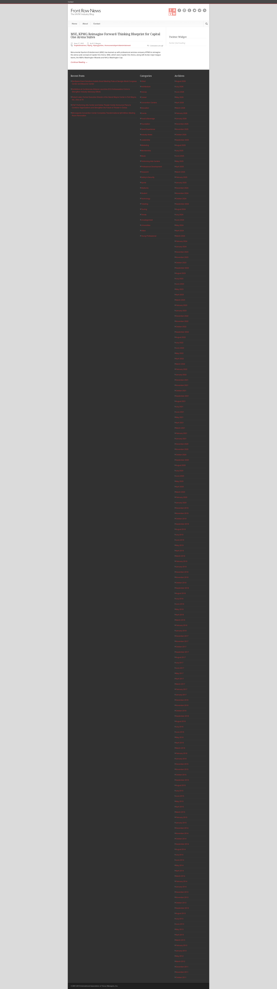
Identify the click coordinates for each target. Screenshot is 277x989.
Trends (143, 214)
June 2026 (180, 92)
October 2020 (181, 454)
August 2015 (181, 785)
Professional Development (151, 166)
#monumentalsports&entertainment (117, 45)
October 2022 (181, 326)
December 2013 (182, 892)
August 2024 (181, 209)
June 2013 (180, 924)
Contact (70, 2)
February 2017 (181, 689)
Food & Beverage (148, 118)
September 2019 (182, 524)
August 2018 (181, 593)
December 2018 (182, 572)
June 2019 (180, 540)
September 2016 (182, 716)
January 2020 (181, 502)
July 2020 (179, 470)
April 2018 (180, 614)
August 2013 (181, 913)
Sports (143, 182)
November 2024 (182, 193)
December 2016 (182, 700)
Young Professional (148, 236)
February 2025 (181, 177)
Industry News (146, 134)
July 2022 (179, 342)
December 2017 (182, 636)
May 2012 (180, 956)
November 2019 (182, 513)
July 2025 (179, 150)
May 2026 (180, 97)
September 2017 (182, 652)
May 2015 (180, 801)
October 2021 (181, 390)
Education (145, 108)
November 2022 (182, 321)
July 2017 (179, 662)
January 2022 (181, 374)
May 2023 (180, 289)
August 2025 (181, 145)
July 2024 (179, 214)
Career (144, 97)
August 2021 (181, 401)
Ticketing (144, 204)
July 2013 (179, 918)
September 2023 (182, 268)
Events (143, 113)
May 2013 (180, 929)
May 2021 (180, 417)
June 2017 (180, 668)
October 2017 (181, 646)
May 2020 (180, 481)
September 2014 (182, 844)
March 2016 (180, 748)
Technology (145, 198)
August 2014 (181, 849)
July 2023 (179, 278)
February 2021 (181, 433)
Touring (144, 209)
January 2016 (181, 758)
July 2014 (179, 854)
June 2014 (180, 860)
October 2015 (181, 774)
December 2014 (182, 828)
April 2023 (180, 294)
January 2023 (181, 310)
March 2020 (180, 492)
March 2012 (180, 961)
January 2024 (181, 246)
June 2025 (180, 156)
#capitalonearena (80, 45)
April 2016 (180, 742)
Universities (145, 225)
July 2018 (179, 598)
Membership (146, 150)
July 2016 (179, 726)
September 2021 (182, 396)
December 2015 (182, 764)
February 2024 (181, 241)
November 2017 (182, 641)
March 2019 (180, 556)
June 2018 (180, 604)
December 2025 (182, 124)
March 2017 (180, 684)
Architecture (145, 86)
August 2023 (181, 273)
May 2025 (180, 161)
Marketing (145, 145)
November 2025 (182, 129)
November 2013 (182, 897)
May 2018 (180, 609)
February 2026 (181, 113)
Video (143, 230)
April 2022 (180, 358)
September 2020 (182, 460)
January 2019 (181, 566)
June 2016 (180, 732)
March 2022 (180, 364)
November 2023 (182, 257)
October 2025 (181, 134)
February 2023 (181, 305)
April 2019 (180, 550)
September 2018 (182, 588)
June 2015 (180, 796)
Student (144, 193)
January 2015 (181, 822)
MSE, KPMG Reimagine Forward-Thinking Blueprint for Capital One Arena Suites (115, 35)
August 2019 (181, 529)
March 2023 (180, 300)
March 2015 (180, 812)
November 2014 (182, 833)
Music (143, 156)
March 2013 (180, 940)
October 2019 (181, 518)
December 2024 (182, 188)
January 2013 (181, 950)
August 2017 (181, 657)
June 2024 (180, 220)
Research (145, 172)
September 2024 (182, 204)
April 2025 (180, 166)
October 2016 (181, 710)
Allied (143, 81)
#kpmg (89, 45)
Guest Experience (148, 129)
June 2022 (180, 348)
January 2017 (181, 694)
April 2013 (180, 934)
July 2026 (179, 86)
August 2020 (181, 465)
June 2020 (180, 476)
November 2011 (182, 972)
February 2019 (181, 561)
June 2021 (180, 412)
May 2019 (180, 545)
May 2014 (180, 865)
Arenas (144, 92)
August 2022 (181, 337)
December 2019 (182, 508)
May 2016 (180, 737)
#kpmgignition (98, 45)
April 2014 (180, 870)
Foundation (145, 124)
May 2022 (180, 353)
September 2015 (182, 780)
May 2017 (180, 673)
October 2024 (181, 198)
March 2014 (180, 876)
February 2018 (181, 625)
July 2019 (179, 534)
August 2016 (181, 721)
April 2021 (180, 422)
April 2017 (180, 678)
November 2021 (182, 385)
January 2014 (181, 886)
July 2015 (179, 790)
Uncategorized (147, 220)
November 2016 (182, 705)
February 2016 (181, 753)
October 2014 (181, 838)
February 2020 (181, 497)
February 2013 (181, 945)
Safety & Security (147, 177)
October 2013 (181, 902)
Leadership (145, 140)
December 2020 (182, 444)
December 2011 (182, 966)
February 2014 (181, 881)
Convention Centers (149, 102)
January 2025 (181, 182)
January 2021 (181, 438)
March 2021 (180, 428)
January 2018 (181, 630)
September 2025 (182, 140)
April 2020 (180, 486)
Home (74, 23)
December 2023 (182, 252)
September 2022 (182, 332)
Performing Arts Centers (150, 161)
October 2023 (181, 262)
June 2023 (180, 284)
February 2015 (181, 817)
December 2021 (182, 380)
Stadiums (144, 188)
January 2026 (181, 118)
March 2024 (180, 236)
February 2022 (181, 369)
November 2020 (182, 449)
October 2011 (181, 977)
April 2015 (180, 806)
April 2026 (180, 102)
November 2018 (182, 577)
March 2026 (180, 108)
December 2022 (182, 316)
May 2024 (180, 225)
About (85, 23)
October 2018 (181, 582)
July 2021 (179, 406)
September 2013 (182, 908)
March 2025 (180, 172)
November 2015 (182, 769)
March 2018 (180, 620)
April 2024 (180, 230)
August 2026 (181, 81)
